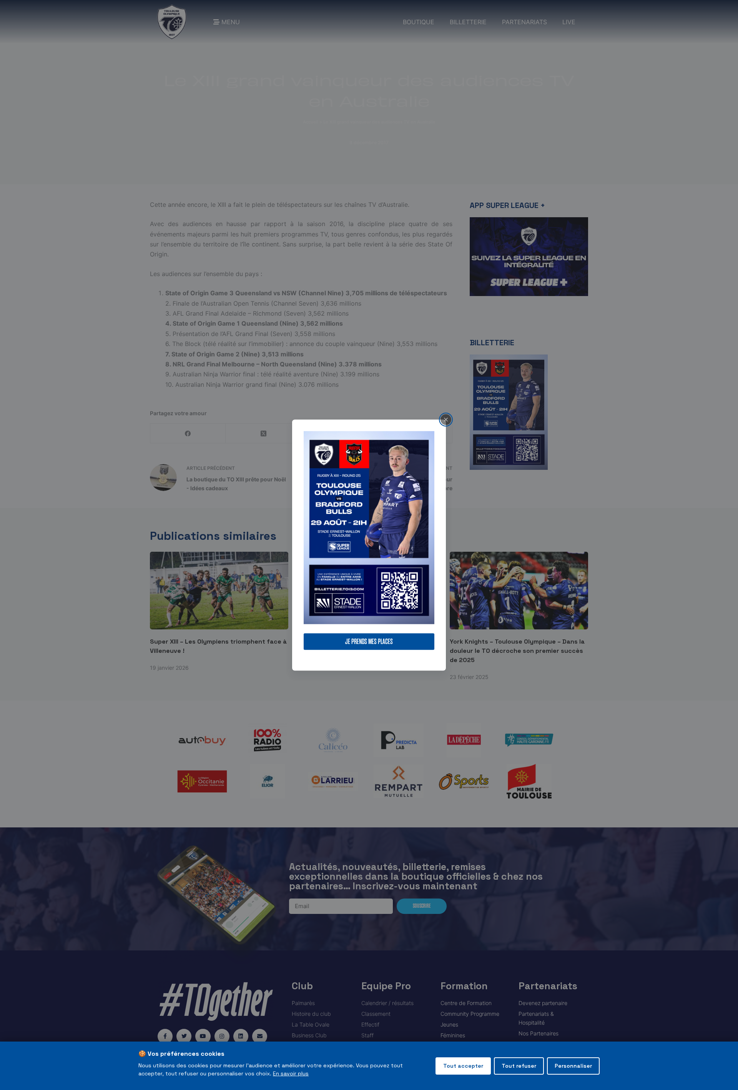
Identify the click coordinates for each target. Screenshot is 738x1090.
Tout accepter (463, 1065)
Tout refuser (519, 1065)
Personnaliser (573, 1065)
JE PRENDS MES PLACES (369, 641)
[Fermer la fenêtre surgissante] (445, 419)
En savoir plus (291, 1073)
